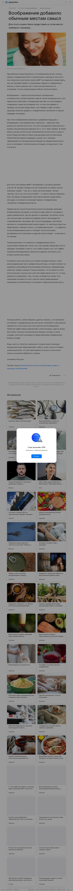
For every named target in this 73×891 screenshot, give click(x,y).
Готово (36, 456)
